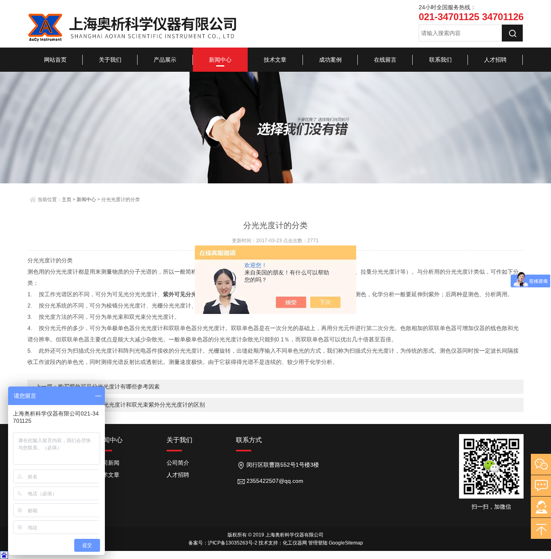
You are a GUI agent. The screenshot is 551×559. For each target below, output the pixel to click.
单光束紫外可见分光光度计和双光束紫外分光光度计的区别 (131, 404)
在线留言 (385, 59)
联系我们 (440, 59)
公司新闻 (108, 462)
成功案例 (330, 59)
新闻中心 (220, 59)
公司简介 (178, 462)
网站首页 (55, 59)
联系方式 (249, 439)
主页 (66, 199)
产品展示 (165, 59)
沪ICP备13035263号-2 (232, 543)
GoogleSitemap (346, 543)
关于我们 (110, 59)
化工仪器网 (295, 543)
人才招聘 (495, 59)
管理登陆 (318, 543)
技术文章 (275, 59)
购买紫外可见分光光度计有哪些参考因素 (109, 386)
